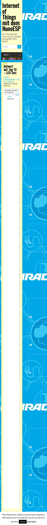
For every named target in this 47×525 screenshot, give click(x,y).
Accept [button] (22, 522)
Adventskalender (9, 79)
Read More (31, 522)
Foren (7, 77)
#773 (17, 95)
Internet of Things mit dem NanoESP (11, 17)
